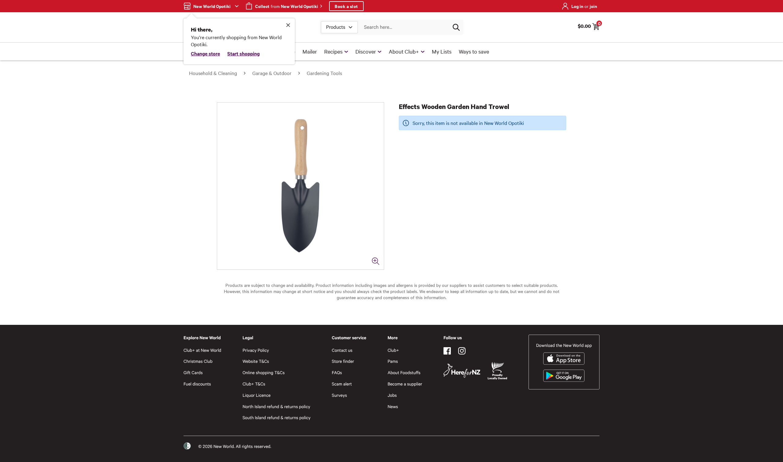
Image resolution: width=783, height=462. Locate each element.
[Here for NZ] (461, 371)
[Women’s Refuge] (187, 446)
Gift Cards (193, 372)
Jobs (392, 395)
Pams (393, 361)
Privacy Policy (256, 350)
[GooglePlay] (563, 376)
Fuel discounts (197, 384)
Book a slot (346, 6)
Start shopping (243, 53)
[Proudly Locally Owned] (497, 371)
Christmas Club (198, 361)
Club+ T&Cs (254, 384)
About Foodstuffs (404, 372)
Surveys (339, 395)
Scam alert (342, 384)
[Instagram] (462, 351)
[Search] (456, 27)
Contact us (342, 350)
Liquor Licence (257, 395)
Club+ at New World (202, 350)
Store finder (343, 361)
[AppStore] (563, 358)
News (393, 406)
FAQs (337, 372)
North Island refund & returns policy (276, 406)
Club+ (393, 350)
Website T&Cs (256, 361)
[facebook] (447, 351)
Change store (205, 53)
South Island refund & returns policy (276, 417)
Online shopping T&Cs (264, 372)
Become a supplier (405, 384)
